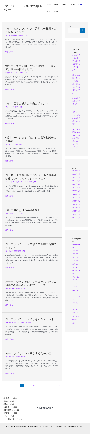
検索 (69, 26)
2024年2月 (76, 194)
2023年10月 (76, 201)
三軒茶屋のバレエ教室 (10, 398)
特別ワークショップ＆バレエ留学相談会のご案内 (30, 139)
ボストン (75, 313)
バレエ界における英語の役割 (22, 210)
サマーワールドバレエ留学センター (22, 8)
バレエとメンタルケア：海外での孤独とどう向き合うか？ (31, 30)
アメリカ (75, 250)
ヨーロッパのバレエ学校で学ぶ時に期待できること (31, 246)
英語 (6, 213)
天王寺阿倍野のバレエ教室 (11, 410)
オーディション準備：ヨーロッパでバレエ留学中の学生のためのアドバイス (31, 283)
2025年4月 (76, 174)
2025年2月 (76, 177)
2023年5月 (76, 214)
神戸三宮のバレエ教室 (10, 413)
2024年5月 (76, 187)
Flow (73, 4)
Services (65, 4)
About (56, 4)
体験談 (12, 35)
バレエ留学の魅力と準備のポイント (26, 103)
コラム (7, 35)
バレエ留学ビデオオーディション (13, 419)
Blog (80, 4)
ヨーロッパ (21, 182)
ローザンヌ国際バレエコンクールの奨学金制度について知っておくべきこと (31, 177)
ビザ (73, 306)
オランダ (75, 260)
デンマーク (76, 283)
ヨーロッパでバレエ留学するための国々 (29, 353)
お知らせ (8, 144)
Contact (56, 11)
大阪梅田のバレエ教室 (10, 407)
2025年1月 (76, 181)
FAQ (48, 11)
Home (49, 4)
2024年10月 (76, 184)
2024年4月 (76, 191)
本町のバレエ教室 (9, 416)
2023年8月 (76, 208)
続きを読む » (9, 52)
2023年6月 (76, 211)
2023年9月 (76, 204)
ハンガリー (76, 303)
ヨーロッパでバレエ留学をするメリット (29, 319)
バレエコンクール (11, 182)
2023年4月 (76, 218)
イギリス (75, 254)
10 (34, 385)
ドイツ (74, 287)
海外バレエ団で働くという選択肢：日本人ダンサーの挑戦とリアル (30, 67)
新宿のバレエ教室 (9, 404)
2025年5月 (76, 171)
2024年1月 (76, 197)
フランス (75, 309)
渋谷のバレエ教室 (9, 401)
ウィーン (75, 257)
